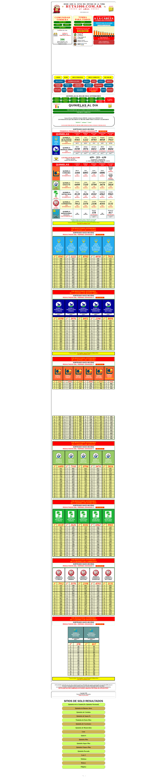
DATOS (67, 24)
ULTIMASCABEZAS (110, 100)
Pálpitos (83, 767)
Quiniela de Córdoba (83, 712)
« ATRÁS (58, 77)
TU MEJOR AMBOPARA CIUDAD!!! (93, 89)
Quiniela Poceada (83, 751)
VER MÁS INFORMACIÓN (83, 223)
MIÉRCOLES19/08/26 (65, 99)
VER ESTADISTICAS (66, 216)
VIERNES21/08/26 (83, 99)
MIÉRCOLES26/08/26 (65, 101)
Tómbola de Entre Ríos (83, 720)
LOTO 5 (101, 81)
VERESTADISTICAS (66, 143)
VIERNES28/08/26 (83, 101)
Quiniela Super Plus (83, 743)
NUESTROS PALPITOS (80, 90)
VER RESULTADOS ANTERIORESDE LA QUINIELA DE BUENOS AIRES (83, 292)
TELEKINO (99, 85)
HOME (66, 77)
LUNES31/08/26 (100, 101)
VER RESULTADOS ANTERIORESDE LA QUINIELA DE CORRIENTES (83, 560)
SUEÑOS (103, 90)
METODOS (62, 27)
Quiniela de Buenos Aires (83, 708)
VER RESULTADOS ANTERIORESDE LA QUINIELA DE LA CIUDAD (83, 229)
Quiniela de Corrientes (83, 724)
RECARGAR (108, 77)
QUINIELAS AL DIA (73, 81)
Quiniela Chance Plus (83, 747)
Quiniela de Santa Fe (83, 716)
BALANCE (87, 24)
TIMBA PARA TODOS (64, 35)
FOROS (58, 24)
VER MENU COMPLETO (83, 112)
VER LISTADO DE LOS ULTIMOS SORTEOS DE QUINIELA (83, 110)
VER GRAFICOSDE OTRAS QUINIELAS (104, 38)
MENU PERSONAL (77, 77)
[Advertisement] (83, 60)
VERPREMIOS (56, 144)
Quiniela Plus (83, 739)
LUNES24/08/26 (100, 99)
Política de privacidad (83, 695)
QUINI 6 (86, 81)
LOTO (93, 81)
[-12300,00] (82, 34)
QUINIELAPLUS (68, 85)
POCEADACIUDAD (58, 85)
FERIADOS (110, 90)
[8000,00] (85, 37)
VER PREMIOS (77, 141)
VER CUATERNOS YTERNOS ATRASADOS (103, 42)
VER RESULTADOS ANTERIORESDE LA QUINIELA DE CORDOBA (83, 359)
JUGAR (83, 22)
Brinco (83, 763)
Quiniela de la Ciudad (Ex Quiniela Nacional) (83, 704)
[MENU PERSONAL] (63, 7)
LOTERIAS (109, 85)
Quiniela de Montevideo (83, 728)
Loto (83, 732)
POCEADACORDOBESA (78, 85)
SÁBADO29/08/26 (92, 101)
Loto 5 (83, 755)
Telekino (83, 759)
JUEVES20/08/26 (74, 99)
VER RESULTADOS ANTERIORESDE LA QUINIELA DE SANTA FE (83, 443)
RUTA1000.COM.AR (84, 6)
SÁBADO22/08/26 (92, 99)
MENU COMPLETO (94, 77)
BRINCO (109, 81)
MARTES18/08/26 (57, 99)
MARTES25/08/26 (57, 101)
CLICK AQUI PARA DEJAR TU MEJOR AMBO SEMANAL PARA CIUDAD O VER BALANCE (83, 125)
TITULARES (62, 22)
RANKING (78, 24)
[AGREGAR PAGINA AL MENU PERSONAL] (105, 7)
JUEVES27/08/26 (74, 101)
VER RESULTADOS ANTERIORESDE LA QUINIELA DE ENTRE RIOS (83, 502)
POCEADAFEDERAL (89, 85)
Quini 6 (83, 735)
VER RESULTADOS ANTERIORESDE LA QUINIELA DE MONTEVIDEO (83, 619)
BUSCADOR (59, 81)
